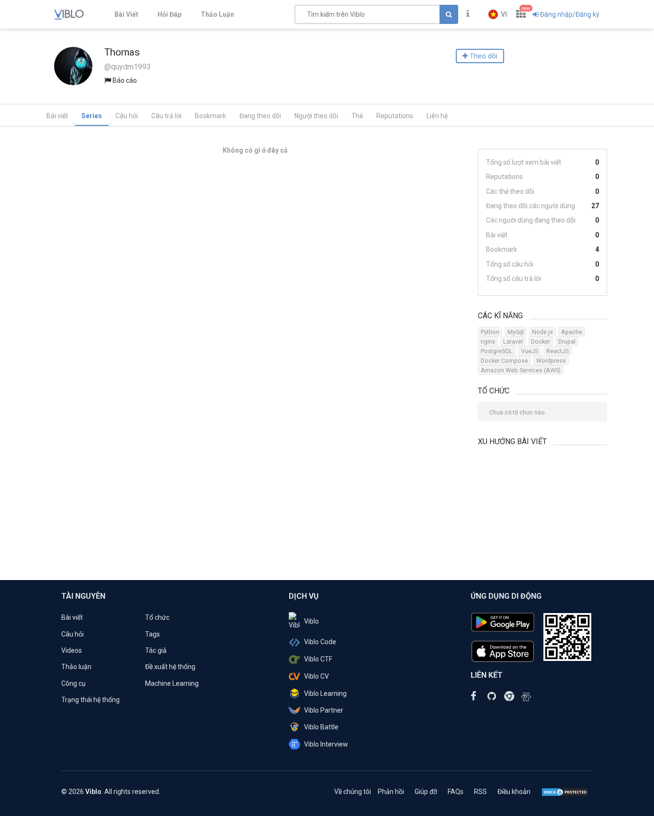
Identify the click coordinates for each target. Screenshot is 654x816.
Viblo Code (320, 642)
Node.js (542, 331)
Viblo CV (316, 676)
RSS (480, 791)
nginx (488, 341)
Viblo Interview (326, 744)
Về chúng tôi (352, 791)
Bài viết (57, 116)
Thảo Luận (217, 14)
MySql (515, 331)
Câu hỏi (126, 116)
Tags (152, 634)
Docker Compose (504, 360)
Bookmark (210, 116)
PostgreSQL (497, 351)
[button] (497, 14)
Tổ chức (157, 617)
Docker (540, 341)
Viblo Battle (321, 727)
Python (490, 331)
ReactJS (557, 351)
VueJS (529, 351)
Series (91, 116)
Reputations (394, 116)
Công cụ (73, 683)
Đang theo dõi (260, 116)
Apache (571, 331)
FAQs (455, 791)
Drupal (566, 341)
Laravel (513, 341)
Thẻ (357, 116)
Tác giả (156, 650)
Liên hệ (437, 116)
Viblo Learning (325, 693)
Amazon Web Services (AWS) (521, 370)
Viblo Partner (323, 710)
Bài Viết (126, 14)
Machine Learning (172, 683)
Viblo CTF (318, 659)
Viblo (311, 621)
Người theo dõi (316, 116)
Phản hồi (391, 791)
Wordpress (551, 360)
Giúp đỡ (426, 791)
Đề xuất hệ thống (170, 667)
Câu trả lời (166, 116)
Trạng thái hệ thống (90, 700)
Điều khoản (513, 791)
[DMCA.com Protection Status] (565, 791)
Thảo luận (76, 667)
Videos (71, 650)
